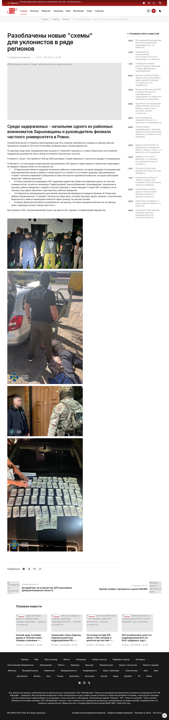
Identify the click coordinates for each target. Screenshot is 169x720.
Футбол (37, 676)
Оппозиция (81, 659)
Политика (34, 11)
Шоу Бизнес (78, 11)
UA (148, 11)
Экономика (58, 11)
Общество (46, 11)
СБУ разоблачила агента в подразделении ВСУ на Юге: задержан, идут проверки (136, 639)
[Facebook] (23, 568)
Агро (146, 671)
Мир (36, 659)
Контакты (157, 713)
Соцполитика (131, 671)
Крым (115, 676)
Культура (89, 665)
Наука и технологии (128, 665)
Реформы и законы (121, 659)
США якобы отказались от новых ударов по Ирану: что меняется (148, 203)
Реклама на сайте (143, 713)
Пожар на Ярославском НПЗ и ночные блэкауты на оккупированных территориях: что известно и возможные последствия (148, 94)
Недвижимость (90, 671)
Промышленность (69, 671)
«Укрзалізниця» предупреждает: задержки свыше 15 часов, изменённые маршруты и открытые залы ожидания (148, 131)
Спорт (89, 11)
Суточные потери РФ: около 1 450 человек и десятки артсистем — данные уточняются (99, 639)
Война (149, 676)
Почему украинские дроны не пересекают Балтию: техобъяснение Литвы (53, 2)
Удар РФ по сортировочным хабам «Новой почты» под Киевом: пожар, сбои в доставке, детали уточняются (148, 108)
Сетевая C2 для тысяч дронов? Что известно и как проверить (148, 170)
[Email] (34, 568)
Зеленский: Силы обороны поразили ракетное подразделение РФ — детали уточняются (66, 639)
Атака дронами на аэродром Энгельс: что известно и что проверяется (148, 120)
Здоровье (75, 665)
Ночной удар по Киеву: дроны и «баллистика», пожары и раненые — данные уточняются (29, 639)
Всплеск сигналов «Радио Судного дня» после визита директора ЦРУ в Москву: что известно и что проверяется (148, 80)
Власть (67, 659)
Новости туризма (151, 665)
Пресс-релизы (51, 659)
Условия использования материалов (89, 713)
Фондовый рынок (30, 671)
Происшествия (106, 665)
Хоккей (104, 676)
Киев (68, 11)
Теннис (60, 676)
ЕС (139, 676)
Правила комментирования (120, 713)
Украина (66, 19)
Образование (46, 665)
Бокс (49, 676)
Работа (61, 665)
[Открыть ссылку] (40, 568)
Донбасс (128, 676)
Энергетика (49, 671)
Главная (23, 11)
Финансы (12, 671)
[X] (29, 568)
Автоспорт (90, 676)
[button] (160, 2)
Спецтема (99, 11)
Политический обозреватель (20, 665)
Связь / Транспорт (111, 671)
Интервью (140, 659)
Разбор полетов (99, 659)
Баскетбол (74, 676)
